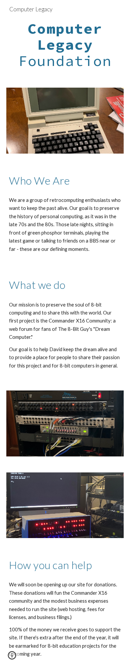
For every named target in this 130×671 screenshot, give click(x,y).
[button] (12, 658)
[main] (65, 45)
